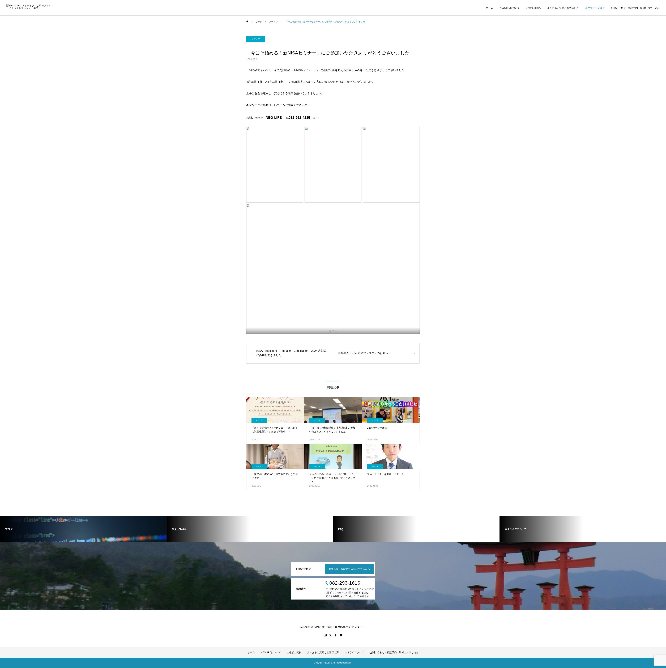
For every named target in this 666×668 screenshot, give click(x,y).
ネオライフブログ (595, 7)
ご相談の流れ (533, 7)
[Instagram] (325, 635)
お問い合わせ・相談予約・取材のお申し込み (635, 7)
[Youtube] (341, 635)
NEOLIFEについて (510, 7)
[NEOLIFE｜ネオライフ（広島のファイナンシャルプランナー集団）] (29, 7)
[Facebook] (335, 635)
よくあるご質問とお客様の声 (563, 7)
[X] (330, 635)
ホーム (489, 7)
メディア (256, 39)
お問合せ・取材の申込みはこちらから (349, 569)
